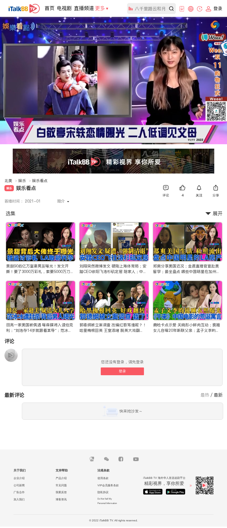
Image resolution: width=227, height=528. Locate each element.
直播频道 (84, 8)
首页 (50, 8)
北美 (10, 180)
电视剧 (64, 8)
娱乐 (24, 180)
